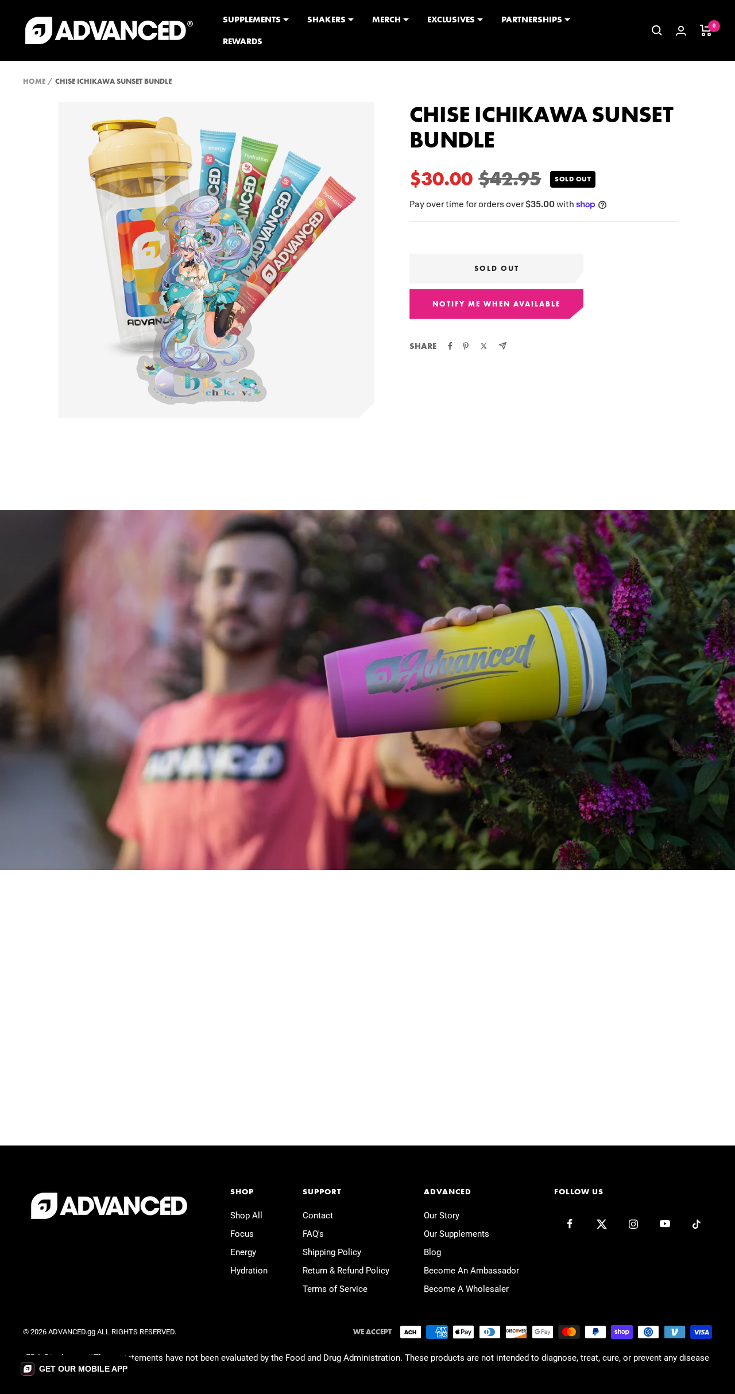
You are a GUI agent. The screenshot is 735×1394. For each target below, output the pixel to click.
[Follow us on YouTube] (664, 1224)
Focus (242, 1234)
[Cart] (706, 30)
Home (34, 81)
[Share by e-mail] (502, 346)
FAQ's (313, 1234)
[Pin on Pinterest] (466, 346)
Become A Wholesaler (466, 1289)
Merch (386, 19)
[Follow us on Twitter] (601, 1224)
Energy (243, 1252)
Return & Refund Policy (346, 1270)
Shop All (246, 1215)
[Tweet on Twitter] (484, 346)
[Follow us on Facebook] (570, 1224)
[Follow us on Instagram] (633, 1224)
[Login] (681, 31)
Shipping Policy (332, 1252)
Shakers (326, 19)
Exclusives (451, 19)
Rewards (242, 41)
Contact (318, 1215)
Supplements (252, 19)
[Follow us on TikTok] (696, 1224)
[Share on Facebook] (450, 346)
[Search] (657, 30)
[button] (74, 1369)
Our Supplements (456, 1234)
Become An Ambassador (471, 1270)
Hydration (249, 1270)
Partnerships (531, 19)
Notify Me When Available (496, 304)
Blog (432, 1252)
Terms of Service (335, 1289)
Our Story (441, 1215)
